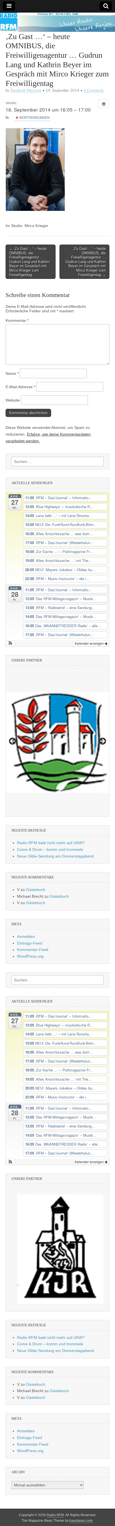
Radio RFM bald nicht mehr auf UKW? (51, 843)
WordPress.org (30, 956)
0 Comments (94, 90)
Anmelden (26, 936)
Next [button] (102, 741)
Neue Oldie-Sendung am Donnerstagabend (55, 856)
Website (13, 400)
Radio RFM (55, 1515)
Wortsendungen (33, 117)
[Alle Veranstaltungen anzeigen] (103, 104)
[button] (10, 643)
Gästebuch (35, 889)
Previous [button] (13, 741)
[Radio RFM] (57, 22)
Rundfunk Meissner (26, 90)
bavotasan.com (81, 1521)
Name (12, 373)
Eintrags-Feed (29, 943)
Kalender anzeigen (90, 643)
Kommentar (17, 320)
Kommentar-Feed (32, 949)
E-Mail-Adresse (20, 387)
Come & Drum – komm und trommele (50, 849)
